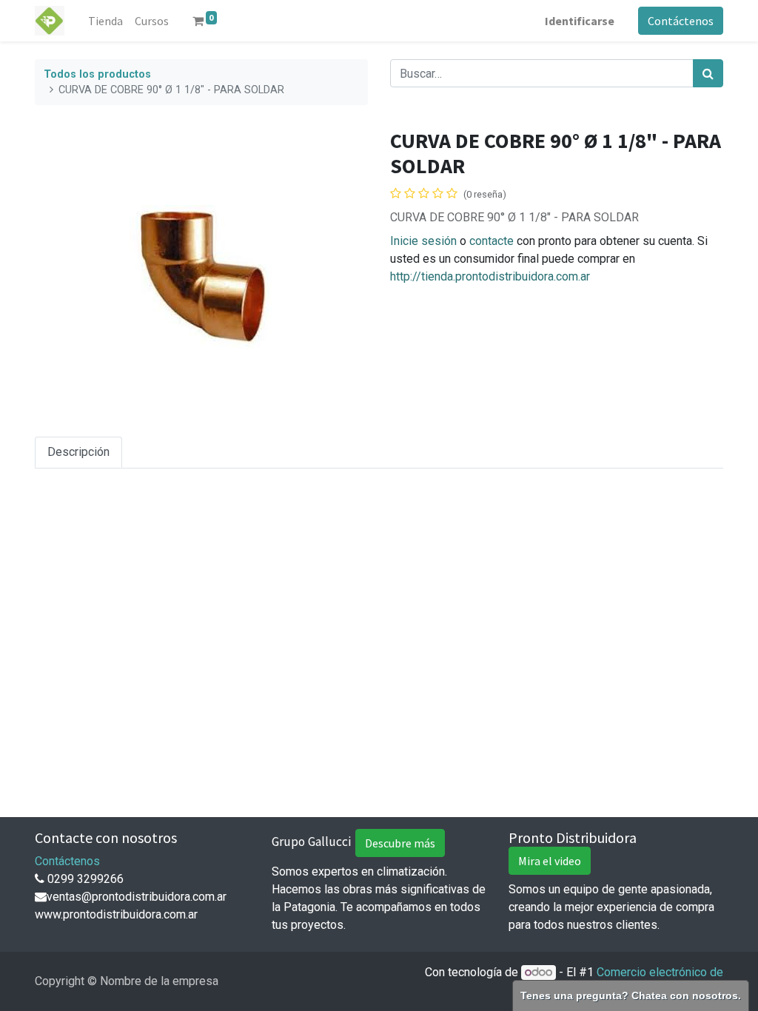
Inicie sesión (423, 241)
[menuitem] (105, 21)
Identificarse (579, 20)
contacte (491, 241)
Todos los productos (97, 74)
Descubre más (400, 843)
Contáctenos (681, 20)
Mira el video (549, 860)
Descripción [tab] (78, 452)
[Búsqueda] (708, 73)
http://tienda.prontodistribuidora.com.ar (490, 276)
